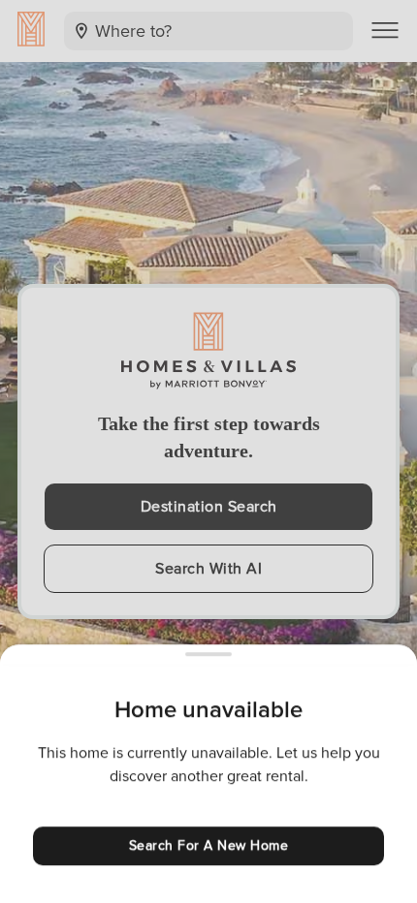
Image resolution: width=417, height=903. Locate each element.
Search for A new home (209, 844)
